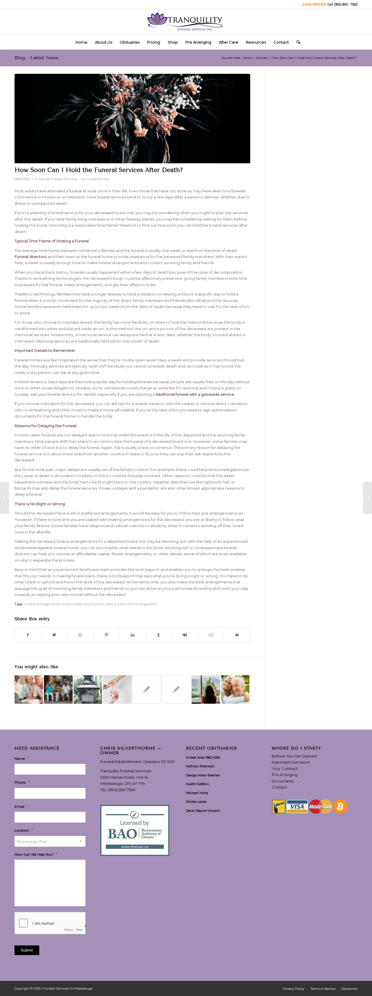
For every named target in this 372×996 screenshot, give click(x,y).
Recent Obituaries (211, 748)
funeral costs (102, 604)
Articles (43, 179)
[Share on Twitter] (54, 635)
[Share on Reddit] (211, 635)
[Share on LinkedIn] (133, 635)
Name (21, 758)
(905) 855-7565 (121, 789)
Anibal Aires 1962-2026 (203, 757)
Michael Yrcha (197, 793)
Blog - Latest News (36, 57)
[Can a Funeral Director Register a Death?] (4, 498)
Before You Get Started (294, 756)
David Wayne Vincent (203, 811)
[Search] (296, 42)
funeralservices (98, 179)
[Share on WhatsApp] (80, 635)
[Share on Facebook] (28, 635)
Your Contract (285, 768)
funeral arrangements (42, 604)
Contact (279, 787)
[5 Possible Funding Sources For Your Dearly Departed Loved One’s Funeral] (117, 689)
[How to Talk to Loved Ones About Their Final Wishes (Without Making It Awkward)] (235, 689)
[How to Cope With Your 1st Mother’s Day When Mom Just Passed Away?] (206, 689)
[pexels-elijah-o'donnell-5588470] (132, 118)
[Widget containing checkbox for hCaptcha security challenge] (50, 923)
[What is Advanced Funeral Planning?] (29, 689)
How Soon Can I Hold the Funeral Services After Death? (99, 169)
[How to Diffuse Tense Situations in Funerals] (176, 689)
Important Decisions (291, 762)
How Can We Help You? (36, 854)
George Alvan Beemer (203, 775)
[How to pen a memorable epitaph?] (88, 689)
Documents (283, 781)
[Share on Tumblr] (159, 635)
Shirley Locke (196, 802)
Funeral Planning (64, 179)
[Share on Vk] (185, 635)
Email (21, 806)
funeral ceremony (76, 604)
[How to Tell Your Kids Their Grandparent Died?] (58, 689)
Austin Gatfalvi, (197, 784)
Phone (22, 782)
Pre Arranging (285, 774)
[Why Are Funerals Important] (367, 498)
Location (24, 830)
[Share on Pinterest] (106, 635)
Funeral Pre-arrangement (135, 604)
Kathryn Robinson (200, 766)
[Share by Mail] (237, 635)
